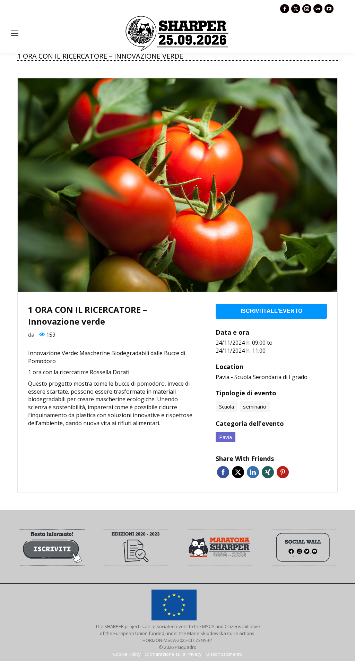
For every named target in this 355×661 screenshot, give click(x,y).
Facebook (223, 472)
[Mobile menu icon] (14, 33)
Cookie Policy (127, 654)
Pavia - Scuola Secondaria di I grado (262, 377)
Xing (268, 472)
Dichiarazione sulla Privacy (173, 654)
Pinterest (283, 472)
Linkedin (253, 472)
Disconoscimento (224, 654)
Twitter (238, 472)
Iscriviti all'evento (271, 311)
